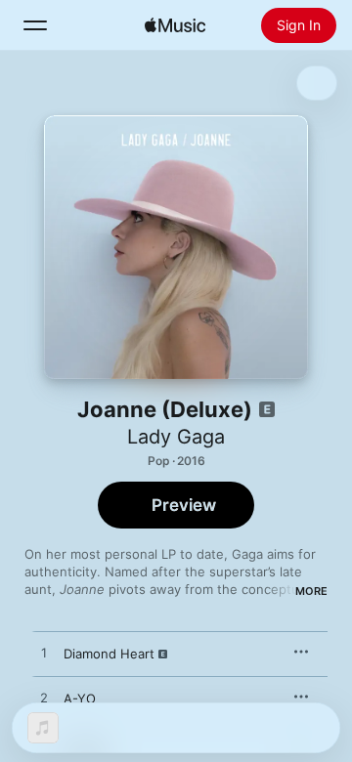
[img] (175, 25)
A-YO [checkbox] (80, 698)
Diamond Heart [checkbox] (109, 653)
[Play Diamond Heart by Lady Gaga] (44, 653)
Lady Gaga (176, 436)
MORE (311, 591)
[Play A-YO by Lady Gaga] (44, 698)
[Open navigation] (35, 25)
